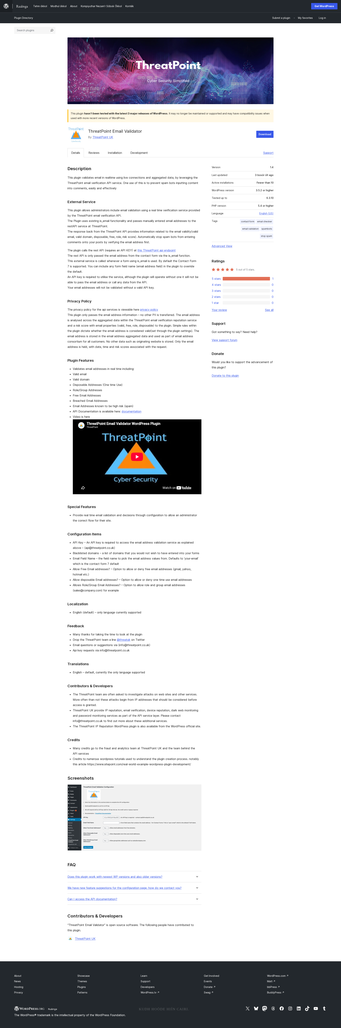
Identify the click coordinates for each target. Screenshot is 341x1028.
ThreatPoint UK (103, 137)
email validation (250, 228)
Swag (208, 992)
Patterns (82, 992)
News (17, 981)
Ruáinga (52, 1009)
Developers (148, 986)
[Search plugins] (51, 30)
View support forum (224, 340)
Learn (144, 975)
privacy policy (149, 309)
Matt (271, 981)
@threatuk (123, 639)
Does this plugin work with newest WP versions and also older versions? (114, 876)
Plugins (81, 986)
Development (139, 153)
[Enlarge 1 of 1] (196, 789)
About (17, 975)
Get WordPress (324, 6)
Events (208, 981)
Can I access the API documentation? (92, 899)
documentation (131, 411)
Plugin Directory (23, 17)
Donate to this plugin (225, 375)
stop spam (266, 236)
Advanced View (222, 246)
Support (268, 153)
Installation (115, 153)
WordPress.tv (150, 992)
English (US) (266, 213)
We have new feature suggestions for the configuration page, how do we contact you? (124, 888)
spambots (266, 228)
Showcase (83, 975)
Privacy (18, 992)
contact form (247, 221)
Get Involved (211, 975)
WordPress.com (278, 975)
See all (269, 310)
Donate (210, 986)
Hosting (18, 986)
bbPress (273, 986)
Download (265, 134)
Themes (82, 981)
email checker (264, 221)
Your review (219, 310)
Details (75, 153)
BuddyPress (275, 992)
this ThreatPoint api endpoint (156, 250)
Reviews (93, 153)
